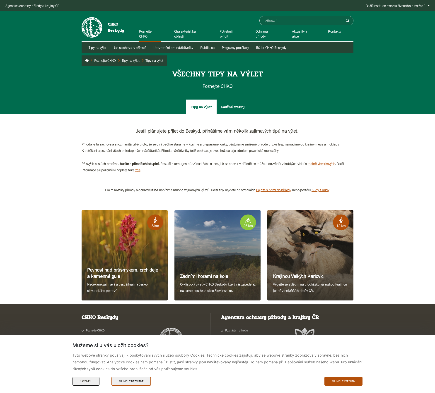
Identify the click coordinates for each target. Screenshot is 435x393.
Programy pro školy (235, 47)
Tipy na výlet (97, 47)
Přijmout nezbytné (131, 381)
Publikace (207, 47)
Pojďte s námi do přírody (273, 190)
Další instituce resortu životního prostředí (395, 6)
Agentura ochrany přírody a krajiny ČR (32, 6)
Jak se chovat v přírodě (130, 47)
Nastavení (86, 381)
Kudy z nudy (320, 190)
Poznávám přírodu (236, 330)
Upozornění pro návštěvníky (173, 47)
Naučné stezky (232, 107)
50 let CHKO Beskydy (271, 47)
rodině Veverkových (321, 164)
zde (137, 170)
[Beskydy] (87, 60)
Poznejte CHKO (95, 330)
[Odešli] (347, 20)
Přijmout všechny (343, 381)
